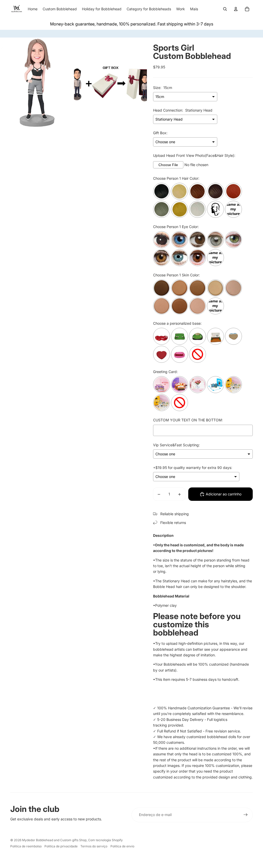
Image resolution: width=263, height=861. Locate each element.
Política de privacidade (61, 846)
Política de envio (122, 846)
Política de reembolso (26, 846)
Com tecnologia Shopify (105, 840)
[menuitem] (194, 9)
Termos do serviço (93, 846)
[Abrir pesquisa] (225, 9)
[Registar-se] (245, 815)
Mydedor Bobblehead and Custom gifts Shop (54, 840)
